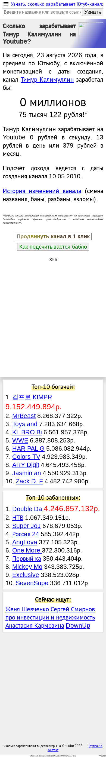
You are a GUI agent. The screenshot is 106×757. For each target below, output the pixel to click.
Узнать (92, 12)
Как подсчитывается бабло (53, 247)
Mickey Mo (27, 566)
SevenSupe (32, 583)
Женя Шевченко (27, 609)
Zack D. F (29, 481)
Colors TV (26, 456)
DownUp (78, 625)
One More (27, 550)
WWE (20, 440)
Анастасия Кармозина (34, 625)
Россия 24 (25, 534)
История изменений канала (42, 190)
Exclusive (25, 574)
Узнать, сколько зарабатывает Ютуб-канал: (57, 4)
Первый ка (26, 558)
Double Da (27, 508)
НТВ (17, 517)
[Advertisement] (53, 321)
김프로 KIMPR (32, 397)
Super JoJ (26, 525)
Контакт (53, 750)
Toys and (25, 424)
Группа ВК (95, 745)
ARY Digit (25, 464)
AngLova (24, 542)
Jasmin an (26, 473)
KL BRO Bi (27, 432)
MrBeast (24, 415)
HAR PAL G (28, 448)
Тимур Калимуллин (47, 79)
